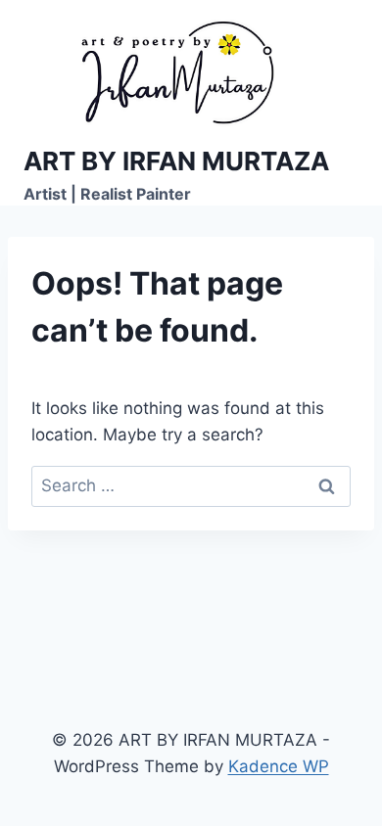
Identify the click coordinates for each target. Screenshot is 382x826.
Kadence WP (278, 766)
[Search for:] (191, 485)
